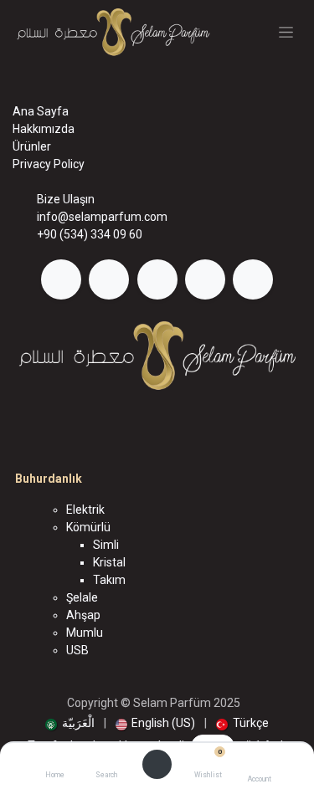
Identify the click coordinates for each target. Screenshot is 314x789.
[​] (61, 279)
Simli (106, 544)
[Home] (55, 760)
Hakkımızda (44, 129)
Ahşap (83, 615)
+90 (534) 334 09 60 (89, 234)
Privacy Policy (49, 164)
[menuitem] (70, 723)
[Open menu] (157, 765)
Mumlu (84, 632)
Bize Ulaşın (66, 199)
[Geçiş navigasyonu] (285, 32)
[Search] (106, 760)
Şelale (82, 597)
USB (77, 650)
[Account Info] (259, 761)
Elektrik (85, 509)
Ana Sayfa (41, 111)
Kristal (109, 562)
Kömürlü (88, 527)
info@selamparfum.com (102, 216)
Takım (109, 580)
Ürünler (32, 146)
